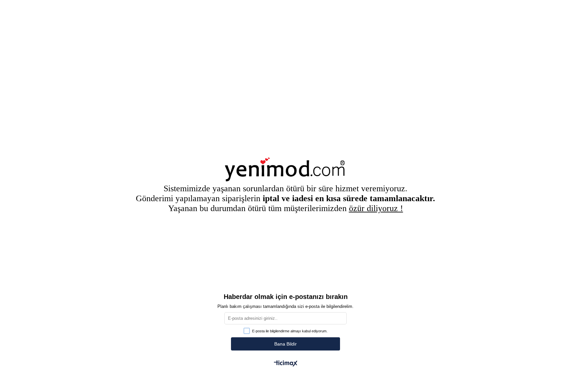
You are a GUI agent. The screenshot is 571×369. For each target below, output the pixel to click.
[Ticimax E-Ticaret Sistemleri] (285, 363)
